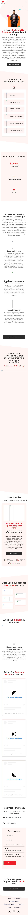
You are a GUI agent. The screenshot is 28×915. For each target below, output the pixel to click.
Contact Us (17, 907)
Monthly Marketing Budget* (12, 854)
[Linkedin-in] (14, 643)
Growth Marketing (14, 901)
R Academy (17, 898)
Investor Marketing (9, 904)
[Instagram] (14, 911)
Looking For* (7, 848)
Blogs (9, 907)
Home (9, 898)
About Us (20, 904)
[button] (25, 2)
